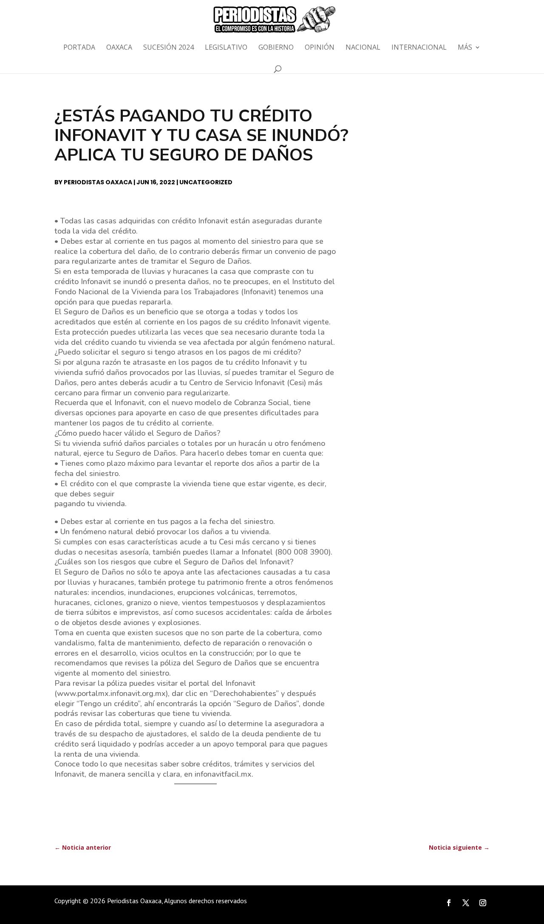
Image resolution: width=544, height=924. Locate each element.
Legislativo (226, 48)
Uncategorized (205, 182)
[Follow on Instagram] (483, 903)
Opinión (319, 48)
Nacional (363, 48)
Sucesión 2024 (168, 48)
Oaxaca (119, 48)
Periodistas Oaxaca (98, 182)
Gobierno (276, 48)
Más (465, 48)
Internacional (419, 48)
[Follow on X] (466, 903)
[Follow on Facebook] (449, 903)
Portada (79, 48)
